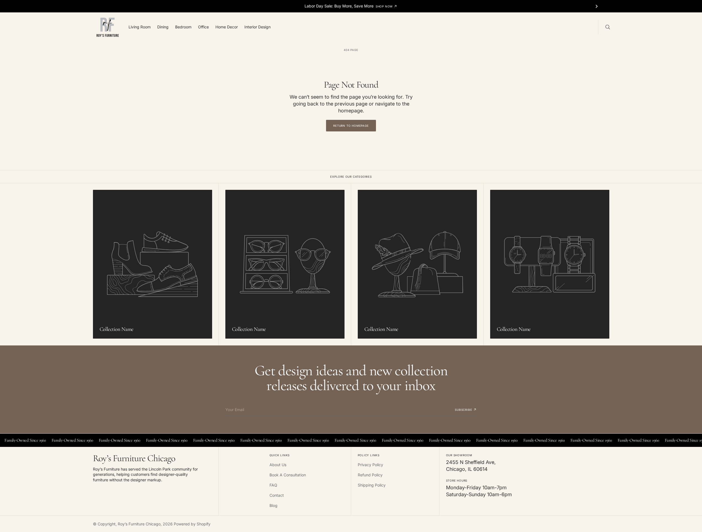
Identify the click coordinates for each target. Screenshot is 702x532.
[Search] (607, 27)
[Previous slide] (105, 6)
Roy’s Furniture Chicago (139, 524)
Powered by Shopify (192, 524)
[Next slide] (596, 6)
